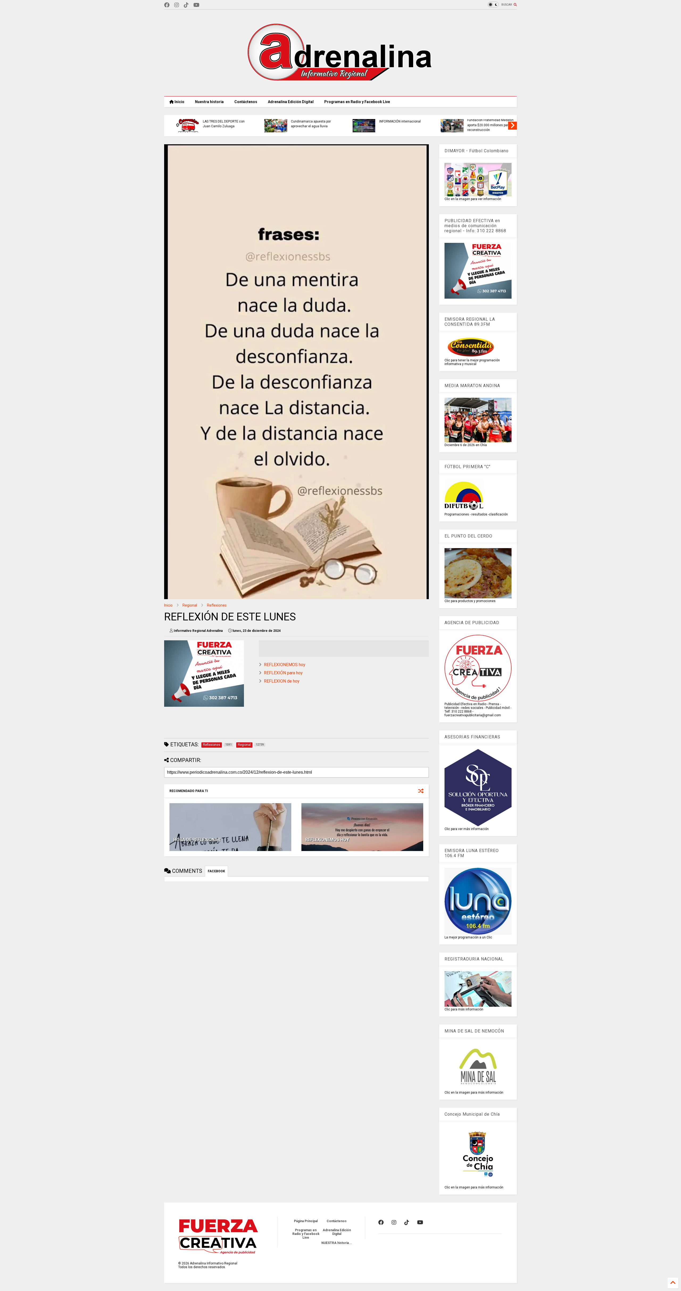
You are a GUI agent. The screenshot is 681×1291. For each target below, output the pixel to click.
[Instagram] (176, 5)
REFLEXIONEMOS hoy (284, 664)
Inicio (179, 102)
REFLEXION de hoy (282, 681)
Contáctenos (245, 102)
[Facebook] (166, 5)
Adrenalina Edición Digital (291, 102)
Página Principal (306, 1221)
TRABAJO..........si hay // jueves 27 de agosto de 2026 (484, 124)
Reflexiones (217, 605)
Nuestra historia (209, 102)
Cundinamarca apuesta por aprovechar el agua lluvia (215, 124)
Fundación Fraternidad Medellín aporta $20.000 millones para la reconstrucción (394, 125)
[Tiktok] (186, 5)
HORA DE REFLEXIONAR (196, 839)
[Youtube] (196, 5)
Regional (189, 605)
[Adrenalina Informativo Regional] (340, 90)
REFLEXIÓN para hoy (283, 672)
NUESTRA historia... (336, 1243)
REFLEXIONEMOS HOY (327, 839)
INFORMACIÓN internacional (304, 121)
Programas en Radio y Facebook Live (357, 102)
